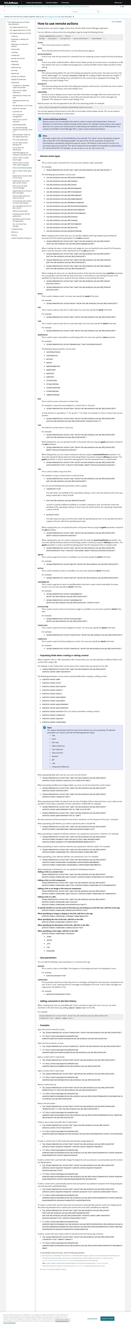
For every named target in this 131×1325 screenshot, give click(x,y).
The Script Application (20, 140)
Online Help (15, 49)
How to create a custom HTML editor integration (21, 164)
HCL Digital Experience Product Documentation (28, 6)
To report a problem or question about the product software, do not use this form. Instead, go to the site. (75, 1263)
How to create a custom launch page (21, 159)
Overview (14, 36)
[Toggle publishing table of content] (8, 21)
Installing (14, 52)
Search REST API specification (18, 149)
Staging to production (18, 79)
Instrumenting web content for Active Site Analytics (22, 202)
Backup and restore (18, 58)
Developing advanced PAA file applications (21, 220)
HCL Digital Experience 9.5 (19, 27)
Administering (16, 67)
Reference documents (20, 211)
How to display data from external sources (21, 197)
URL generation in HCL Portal (22, 106)
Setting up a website (18, 76)
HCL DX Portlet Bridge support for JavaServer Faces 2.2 (22, 130)
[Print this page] (123, 7)
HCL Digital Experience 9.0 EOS (20, 30)
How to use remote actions (81, 6)
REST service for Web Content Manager (20, 187)
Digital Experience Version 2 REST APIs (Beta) (22, 192)
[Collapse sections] (121, 7)
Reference (14, 232)
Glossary (14, 235)
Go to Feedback (117, 22)
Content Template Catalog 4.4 (21, 238)
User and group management (18, 116)
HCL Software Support (100, 1263)
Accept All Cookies (107, 1318)
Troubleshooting (17, 229)
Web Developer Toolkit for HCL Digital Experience (21, 136)
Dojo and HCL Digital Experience (20, 91)
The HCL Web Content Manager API (20, 144)
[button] (7, 22)
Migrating (14, 61)
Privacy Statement (79, 1266)
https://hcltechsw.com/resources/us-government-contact (56, 1260)
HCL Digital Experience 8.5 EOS (53, 6)
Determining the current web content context (21, 182)
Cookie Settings (92, 1318)
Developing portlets (19, 125)
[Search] (98, 11)
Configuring (15, 55)
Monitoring (15, 73)
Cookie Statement (62, 1321)
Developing (67, 6)
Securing (14, 70)
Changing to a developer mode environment (21, 86)
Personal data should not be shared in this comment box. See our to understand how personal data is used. (73, 1266)
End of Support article (51, 17)
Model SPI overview (19, 108)
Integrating (15, 64)
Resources (118, 2)
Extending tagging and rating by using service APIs (22, 154)
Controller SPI (17, 112)
